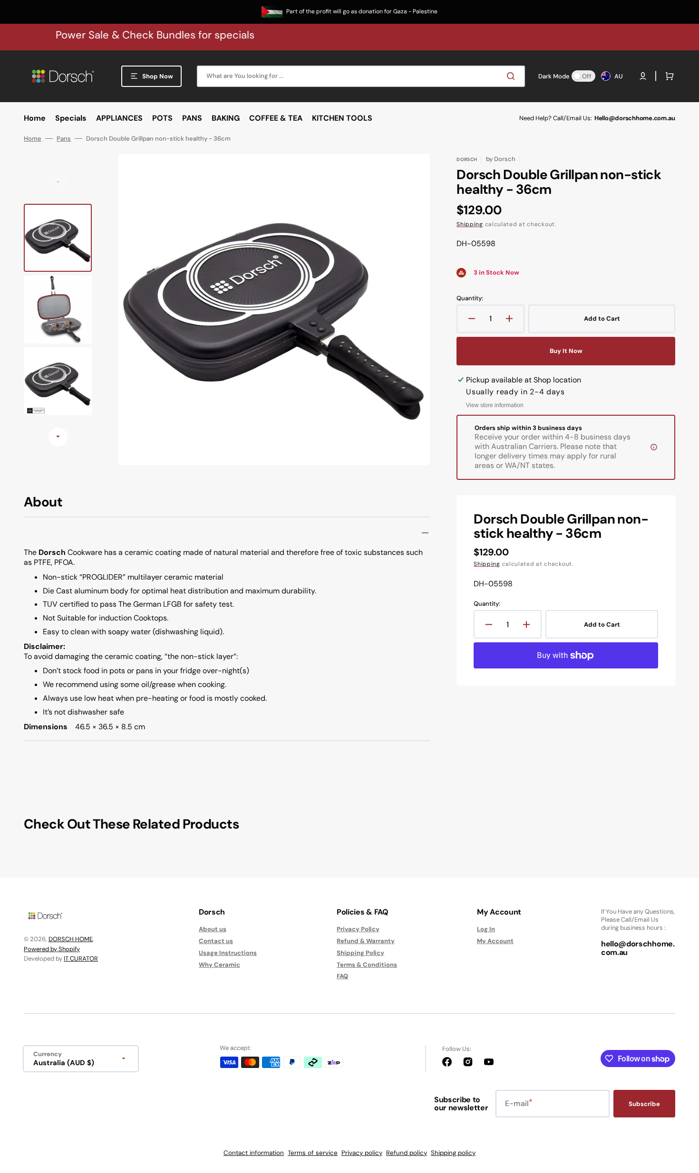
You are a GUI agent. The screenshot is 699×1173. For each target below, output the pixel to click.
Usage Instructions (228, 953)
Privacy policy (361, 1153)
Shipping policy (453, 1153)
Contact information (253, 1153)
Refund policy (406, 1153)
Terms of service (313, 1153)
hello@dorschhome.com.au (638, 948)
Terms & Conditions (367, 965)
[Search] (512, 76)
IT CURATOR (81, 958)
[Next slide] (58, 437)
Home (32, 139)
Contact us (216, 941)
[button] (642, 76)
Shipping (469, 224)
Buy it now (566, 351)
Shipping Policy (360, 953)
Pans (64, 139)
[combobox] (361, 76)
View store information (495, 405)
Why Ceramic (219, 965)
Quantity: (469, 298)
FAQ (342, 976)
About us (212, 929)
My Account (495, 941)
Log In (486, 929)
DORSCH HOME (71, 939)
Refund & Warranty (366, 941)
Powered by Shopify (52, 949)
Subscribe (644, 1104)
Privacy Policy (358, 929)
